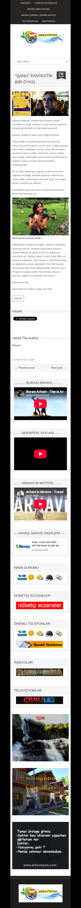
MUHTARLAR (48, 21)
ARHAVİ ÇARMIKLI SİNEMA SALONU (38, 15)
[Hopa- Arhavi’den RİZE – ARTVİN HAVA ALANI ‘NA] (23, 546)
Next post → (58, 367)
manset (18, 298)
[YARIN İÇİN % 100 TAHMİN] (39, 577)
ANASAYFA (25, 3)
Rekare (16, 345)
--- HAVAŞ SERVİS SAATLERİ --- (39, 533)
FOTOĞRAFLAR (30, 21)
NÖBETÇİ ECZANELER (46, 3)
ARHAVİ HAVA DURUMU (38, 9)
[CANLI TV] (39, 700)
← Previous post (25, 367)
